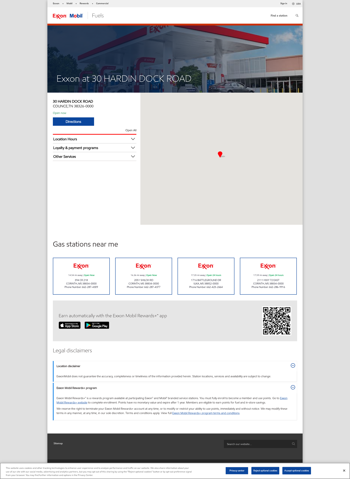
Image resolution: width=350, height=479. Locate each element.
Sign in (283, 3)
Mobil (69, 3)
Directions (73, 121)
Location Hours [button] (65, 139)
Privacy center (237, 470)
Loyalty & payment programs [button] (75, 147)
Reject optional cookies (265, 470)
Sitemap (58, 443)
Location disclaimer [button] (68, 366)
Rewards (84, 3)
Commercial (102, 3)
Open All (130, 130)
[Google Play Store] (97, 325)
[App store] (70, 325)
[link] (279, 15)
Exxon (56, 3)
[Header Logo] (78, 15)
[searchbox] (257, 444)
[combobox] (260, 444)
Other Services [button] (64, 156)
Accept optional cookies (296, 470)
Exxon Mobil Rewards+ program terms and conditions (206, 413)
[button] (297, 15)
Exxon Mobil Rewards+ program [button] (77, 388)
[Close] (344, 470)
